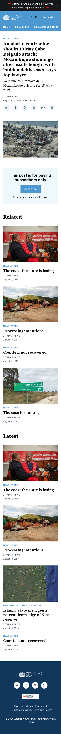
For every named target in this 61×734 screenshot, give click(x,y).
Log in (45, 197)
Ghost (50, 718)
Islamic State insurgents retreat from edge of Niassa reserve (28, 615)
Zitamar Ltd (10, 96)
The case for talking (21, 412)
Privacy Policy (43, 710)
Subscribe (49, 17)
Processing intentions (23, 331)
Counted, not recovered (25, 352)
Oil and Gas (22, 27)
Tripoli (30, 722)
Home (6, 27)
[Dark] (32, 17)
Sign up (18, 706)
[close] (57, 5)
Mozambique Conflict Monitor (22, 605)
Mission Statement (36, 706)
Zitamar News (11, 275)
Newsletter (10, 38)
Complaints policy (22, 710)
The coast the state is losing (28, 270)
